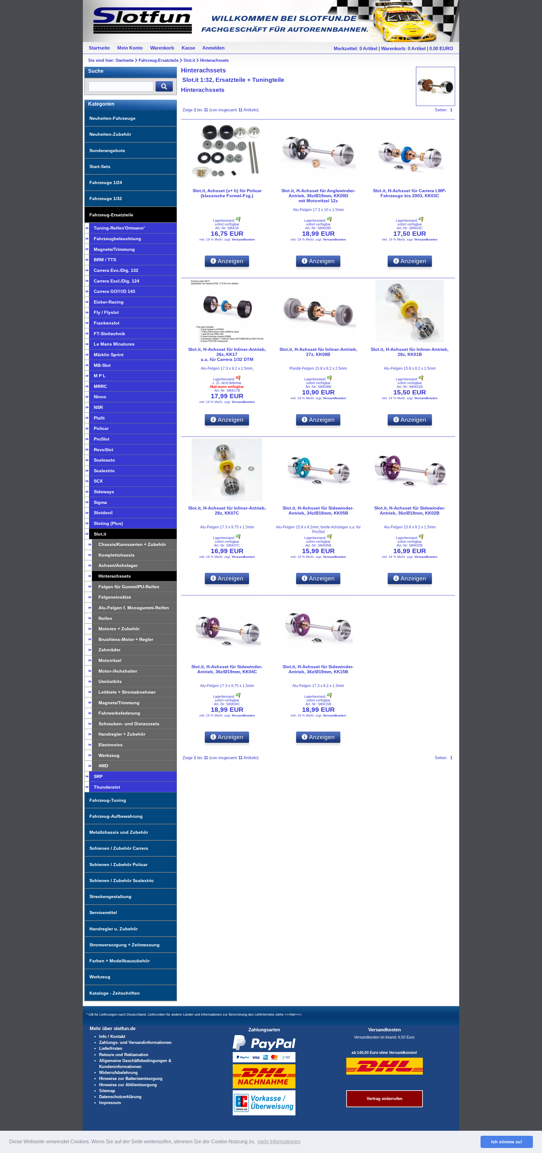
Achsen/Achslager (118, 565)
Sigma (100, 502)
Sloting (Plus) (108, 523)
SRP (98, 776)
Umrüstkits (110, 681)
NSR (98, 407)
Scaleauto (104, 460)
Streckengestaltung (110, 896)
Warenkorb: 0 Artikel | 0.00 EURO (417, 48)
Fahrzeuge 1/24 (105, 182)
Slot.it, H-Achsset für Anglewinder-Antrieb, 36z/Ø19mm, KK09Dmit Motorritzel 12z (318, 195)
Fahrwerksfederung (119, 713)
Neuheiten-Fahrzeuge (112, 118)
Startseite (124, 60)
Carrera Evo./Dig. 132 (116, 270)
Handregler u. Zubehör (113, 928)
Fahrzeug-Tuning (107, 800)
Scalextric (104, 470)
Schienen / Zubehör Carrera (118, 848)
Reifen (105, 618)
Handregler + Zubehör (121, 734)
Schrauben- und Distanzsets (128, 723)
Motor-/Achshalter (117, 671)
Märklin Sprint (109, 354)
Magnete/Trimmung (114, 249)
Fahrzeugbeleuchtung (117, 238)
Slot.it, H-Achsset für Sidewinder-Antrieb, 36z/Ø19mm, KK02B (409, 510)
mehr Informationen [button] (279, 1141)
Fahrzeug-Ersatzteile (158, 60)
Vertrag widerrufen (384, 1098)
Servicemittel (103, 912)
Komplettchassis (116, 555)
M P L (100, 375)
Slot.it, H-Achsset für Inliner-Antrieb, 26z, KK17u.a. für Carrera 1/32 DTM (227, 354)
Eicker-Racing (109, 301)
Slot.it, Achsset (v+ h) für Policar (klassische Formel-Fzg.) (227, 193)
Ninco (100, 396)
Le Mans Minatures (114, 343)
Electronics (110, 744)
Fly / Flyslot (106, 312)
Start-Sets (99, 166)
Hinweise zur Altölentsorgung (128, 1084)
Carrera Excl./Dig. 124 (116, 280)
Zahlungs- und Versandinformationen (135, 1042)
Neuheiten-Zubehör (110, 134)
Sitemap (107, 1090)
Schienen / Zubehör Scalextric (121, 880)
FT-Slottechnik (109, 333)
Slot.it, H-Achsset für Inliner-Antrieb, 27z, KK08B (318, 352)
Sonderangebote (107, 150)
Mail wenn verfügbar (227, 387)
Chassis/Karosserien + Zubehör (132, 544)
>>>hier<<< (292, 1014)
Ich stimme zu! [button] (506, 1141)
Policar (101, 428)
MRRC (100, 386)
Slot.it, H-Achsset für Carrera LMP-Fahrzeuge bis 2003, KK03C (409, 193)
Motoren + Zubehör (119, 628)
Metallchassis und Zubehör (118, 832)
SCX (98, 481)
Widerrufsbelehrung (118, 1072)
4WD (103, 765)
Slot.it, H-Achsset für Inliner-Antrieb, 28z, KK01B (410, 352)
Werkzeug (109, 755)
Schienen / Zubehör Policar (118, 864)
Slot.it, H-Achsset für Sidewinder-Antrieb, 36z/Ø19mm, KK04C (227, 669)
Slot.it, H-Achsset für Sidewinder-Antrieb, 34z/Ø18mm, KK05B (318, 510)
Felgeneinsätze (114, 597)
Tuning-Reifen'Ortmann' (119, 227)
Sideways (104, 491)
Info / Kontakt (112, 1036)
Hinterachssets (214, 60)
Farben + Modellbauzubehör (119, 960)
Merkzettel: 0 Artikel (355, 48)
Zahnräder (109, 649)
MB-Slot (102, 365)
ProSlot (101, 439)
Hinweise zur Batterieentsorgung (130, 1078)
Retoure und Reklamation (123, 1054)
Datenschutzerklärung (120, 1096)
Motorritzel (109, 660)
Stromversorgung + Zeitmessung (124, 944)
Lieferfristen (110, 1048)
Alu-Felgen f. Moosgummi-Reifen (133, 607)
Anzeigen (229, 261)
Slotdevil (103, 512)
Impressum (110, 1102)
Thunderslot (107, 787)
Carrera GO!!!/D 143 (114, 291)
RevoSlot (103, 449)
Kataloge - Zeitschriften (114, 993)
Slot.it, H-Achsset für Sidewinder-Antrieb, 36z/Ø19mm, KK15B (318, 669)
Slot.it (189, 60)
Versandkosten (243, 239)
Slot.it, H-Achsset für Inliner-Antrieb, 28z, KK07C (227, 510)
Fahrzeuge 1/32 (105, 198)
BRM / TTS (105, 259)
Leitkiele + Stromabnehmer (127, 692)
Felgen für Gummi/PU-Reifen (128, 586)
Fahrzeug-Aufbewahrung (116, 816)
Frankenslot (107, 322)
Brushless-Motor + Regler (125, 639)
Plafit (99, 417)
